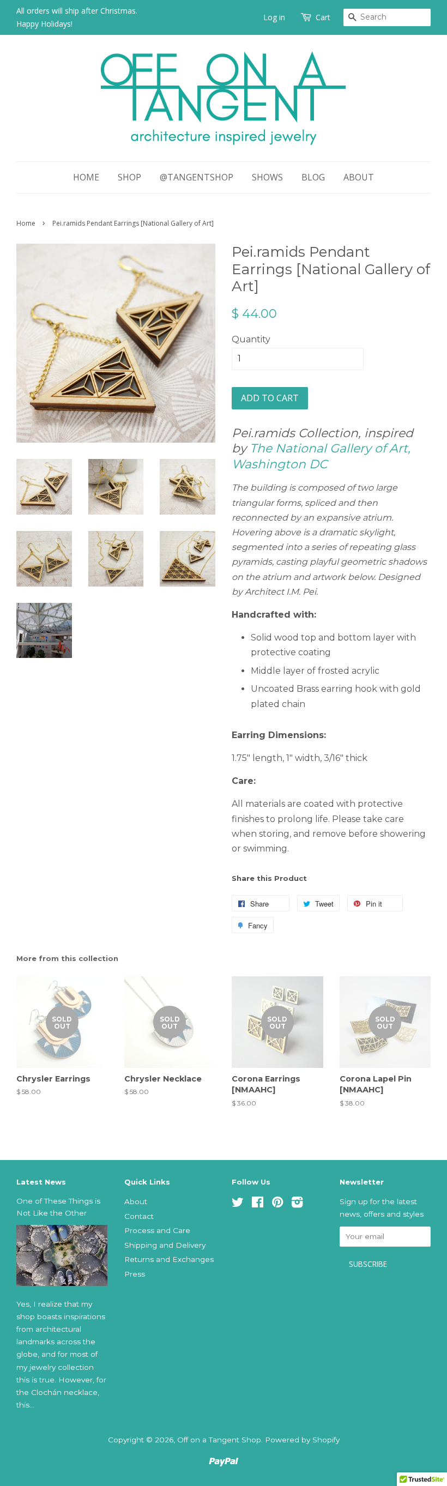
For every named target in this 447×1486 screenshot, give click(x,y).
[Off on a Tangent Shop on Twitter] (238, 1204)
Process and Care (157, 1230)
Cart (323, 17)
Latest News (41, 1181)
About (358, 177)
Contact (139, 1216)
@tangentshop (196, 177)
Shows (267, 177)
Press (134, 1274)
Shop (129, 177)
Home (86, 177)
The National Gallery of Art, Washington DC (321, 456)
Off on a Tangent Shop (219, 1439)
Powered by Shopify (302, 1439)
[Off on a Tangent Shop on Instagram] (297, 1204)
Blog (313, 177)
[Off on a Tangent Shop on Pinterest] (277, 1204)
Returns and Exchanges (169, 1259)
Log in (274, 17)
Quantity (251, 339)
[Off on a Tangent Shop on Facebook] (257, 1204)
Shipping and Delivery (165, 1245)
